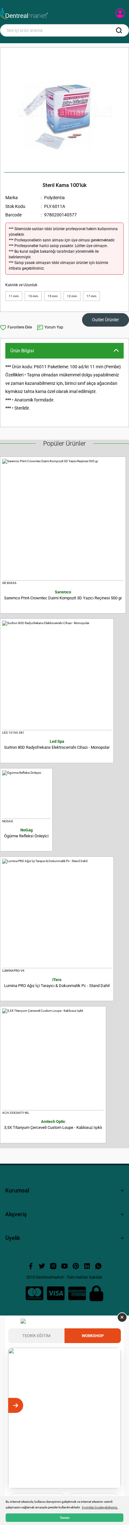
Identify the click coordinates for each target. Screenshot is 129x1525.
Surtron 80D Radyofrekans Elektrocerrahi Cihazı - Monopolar (57, 744)
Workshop (93, 1335)
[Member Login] (121, 15)
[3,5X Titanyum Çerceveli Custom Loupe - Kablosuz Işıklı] (53, 1059)
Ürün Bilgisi (22, 351)
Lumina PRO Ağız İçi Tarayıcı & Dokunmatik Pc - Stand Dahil (57, 982)
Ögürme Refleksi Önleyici (26, 833)
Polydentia (54, 197)
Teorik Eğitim (36, 1335)
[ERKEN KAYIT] (113, 1405)
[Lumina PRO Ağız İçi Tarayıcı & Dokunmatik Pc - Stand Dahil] (56, 913)
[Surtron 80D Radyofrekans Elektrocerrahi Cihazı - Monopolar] (56, 675)
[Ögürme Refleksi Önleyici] (26, 794)
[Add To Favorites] (16, 327)
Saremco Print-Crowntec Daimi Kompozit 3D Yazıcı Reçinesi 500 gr (63, 595)
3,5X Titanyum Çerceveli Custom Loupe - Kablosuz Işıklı (53, 1124)
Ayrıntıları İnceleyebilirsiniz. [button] (100, 1507)
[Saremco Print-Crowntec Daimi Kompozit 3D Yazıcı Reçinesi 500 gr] (63, 520)
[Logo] (24, 13)
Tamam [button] (65, 1517)
